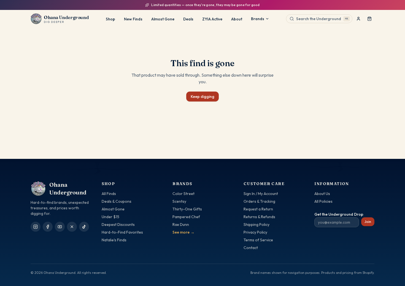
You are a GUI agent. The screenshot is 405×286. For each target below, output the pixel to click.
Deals (188, 19)
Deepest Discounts (118, 224)
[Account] (358, 19)
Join (367, 222)
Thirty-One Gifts (187, 209)
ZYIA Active (212, 19)
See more (183, 232)
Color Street (183, 193)
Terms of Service (258, 239)
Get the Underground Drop (338, 214)
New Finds (133, 19)
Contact (251, 247)
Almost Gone (162, 19)
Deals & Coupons (116, 201)
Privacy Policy (255, 232)
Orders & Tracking (259, 201)
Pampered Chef (186, 216)
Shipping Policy (256, 224)
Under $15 (110, 216)
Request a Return (258, 209)
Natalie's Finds (114, 239)
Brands (257, 18)
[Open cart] (369, 19)
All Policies (323, 201)
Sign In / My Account (261, 193)
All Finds (109, 193)
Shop (110, 19)
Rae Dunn (180, 224)
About (236, 19)
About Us (322, 193)
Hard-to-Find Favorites (122, 232)
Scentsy (179, 201)
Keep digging (202, 96)
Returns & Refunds (259, 216)
